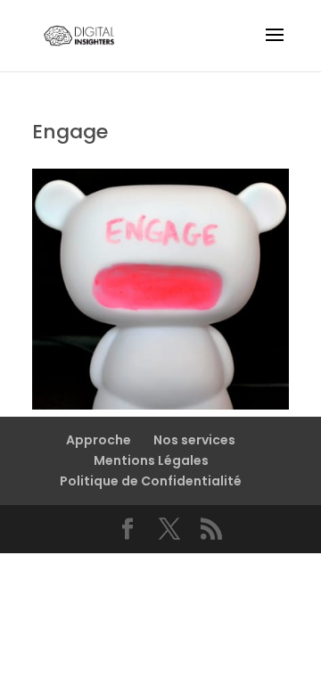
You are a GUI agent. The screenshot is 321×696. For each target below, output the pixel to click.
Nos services (194, 440)
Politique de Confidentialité (151, 481)
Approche (98, 440)
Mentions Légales (151, 460)
